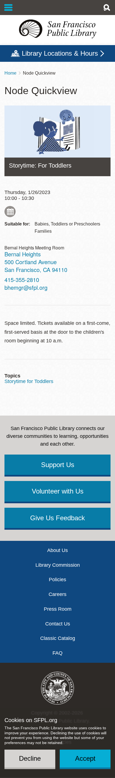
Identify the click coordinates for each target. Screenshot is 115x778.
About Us (57, 550)
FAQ (57, 653)
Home (10, 73)
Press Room (57, 609)
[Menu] (8, 7)
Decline (30, 758)
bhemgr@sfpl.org (25, 287)
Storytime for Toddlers (28, 381)
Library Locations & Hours (60, 53)
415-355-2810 (21, 280)
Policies (57, 579)
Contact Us (57, 624)
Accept (85, 758)
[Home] (57, 28)
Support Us (57, 464)
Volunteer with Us (57, 491)
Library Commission (57, 565)
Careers (57, 594)
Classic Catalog (57, 638)
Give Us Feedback (57, 518)
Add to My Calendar (10, 211)
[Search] (106, 7)
